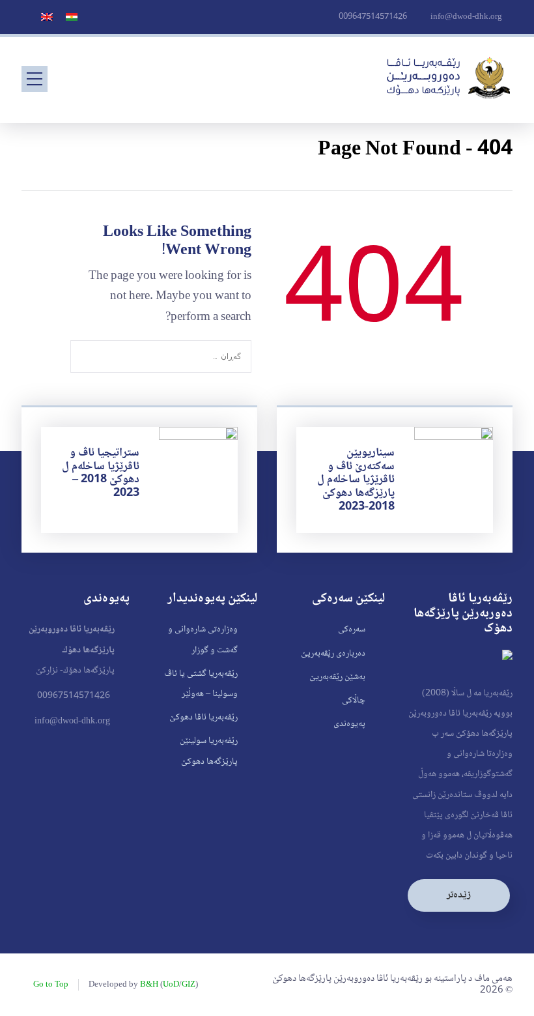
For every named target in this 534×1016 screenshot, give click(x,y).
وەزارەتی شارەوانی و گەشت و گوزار (203, 640)
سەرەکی (351, 629)
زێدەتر (459, 895)
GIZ (188, 985)
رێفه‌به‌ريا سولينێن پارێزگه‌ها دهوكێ (209, 751)
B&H (149, 985)
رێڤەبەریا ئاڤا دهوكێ (203, 717)
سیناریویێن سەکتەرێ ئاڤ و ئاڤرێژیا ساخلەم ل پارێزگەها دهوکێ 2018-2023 (356, 480)
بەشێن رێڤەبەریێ (337, 677)
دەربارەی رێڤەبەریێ (333, 653)
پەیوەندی (349, 724)
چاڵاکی (353, 700)
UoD (171, 985)
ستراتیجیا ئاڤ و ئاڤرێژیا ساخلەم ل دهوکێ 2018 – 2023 (100, 473)
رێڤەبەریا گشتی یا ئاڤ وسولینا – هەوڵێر (201, 684)
